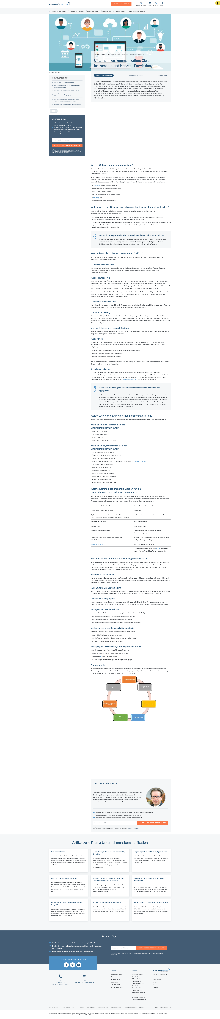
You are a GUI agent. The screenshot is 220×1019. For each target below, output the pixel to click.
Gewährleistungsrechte (130, 1007)
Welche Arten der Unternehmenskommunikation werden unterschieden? (67, 86)
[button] (217, 3)
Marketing (125, 54)
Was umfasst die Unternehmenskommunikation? (66, 90)
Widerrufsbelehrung (54, 1007)
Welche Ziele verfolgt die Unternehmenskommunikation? (62, 95)
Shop (154, 985)
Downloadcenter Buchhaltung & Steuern (138, 987)
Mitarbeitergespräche (98, 544)
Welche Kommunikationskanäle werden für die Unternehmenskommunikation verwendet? (66, 100)
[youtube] (78, 964)
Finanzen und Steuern (58, 11)
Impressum (81, 1007)
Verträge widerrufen (116, 1007)
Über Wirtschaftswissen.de (160, 974)
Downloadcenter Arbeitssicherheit (136, 977)
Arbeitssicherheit (93, 11)
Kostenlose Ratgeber (137, 974)
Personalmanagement (76, 11)
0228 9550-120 (61, 982)
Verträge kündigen (103, 1007)
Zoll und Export (120, 11)
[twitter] (72, 964)
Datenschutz (106, 11)
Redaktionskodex (157, 977)
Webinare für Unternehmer (139, 995)
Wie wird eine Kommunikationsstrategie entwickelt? (68, 104)
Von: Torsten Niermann (103, 783)
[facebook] (66, 964)
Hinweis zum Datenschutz (63, 152)
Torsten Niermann (162, 75)
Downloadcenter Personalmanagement (138, 982)
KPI (101, 657)
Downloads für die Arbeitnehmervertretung (138, 991)
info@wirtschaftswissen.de (84, 982)
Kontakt (155, 982)
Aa (53, 111)
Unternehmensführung (137, 11)
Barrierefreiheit (91, 1007)
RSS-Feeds (155, 987)
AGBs (73, 1007)
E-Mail (158, 549)
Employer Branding (140, 461)
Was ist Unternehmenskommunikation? (64, 82)
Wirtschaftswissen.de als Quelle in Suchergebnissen (139, 998)
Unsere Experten (157, 979)
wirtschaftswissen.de (99, 54)
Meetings (96, 198)
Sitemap (141, 1007)
